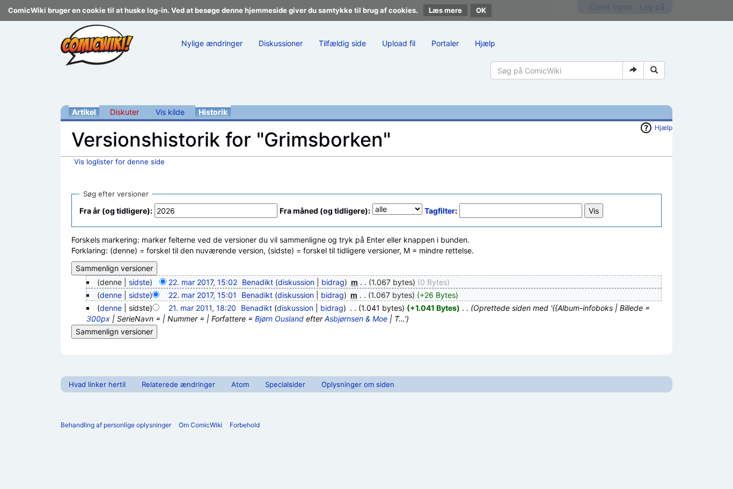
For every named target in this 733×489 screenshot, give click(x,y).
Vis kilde (170, 111)
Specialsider (285, 384)
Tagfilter (439, 210)
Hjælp (485, 43)
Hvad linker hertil (97, 384)
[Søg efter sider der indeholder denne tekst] (654, 70)
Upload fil (398, 43)
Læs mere (445, 10)
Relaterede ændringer (178, 384)
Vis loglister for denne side (119, 161)
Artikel (84, 111)
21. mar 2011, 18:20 (202, 307)
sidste (139, 282)
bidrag (332, 282)
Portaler (445, 43)
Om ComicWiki (200, 425)
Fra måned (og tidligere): (325, 210)
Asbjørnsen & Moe (356, 318)
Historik (213, 111)
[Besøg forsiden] (97, 45)
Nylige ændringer (212, 43)
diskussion (296, 282)
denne (111, 295)
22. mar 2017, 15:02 (202, 282)
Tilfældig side (342, 43)
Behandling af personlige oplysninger (116, 425)
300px (98, 318)
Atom (240, 384)
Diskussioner (281, 43)
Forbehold (245, 425)
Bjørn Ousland (279, 318)
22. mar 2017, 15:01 (202, 295)
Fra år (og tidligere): (115, 210)
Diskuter (124, 111)
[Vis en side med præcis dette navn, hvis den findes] (633, 70)
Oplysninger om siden (357, 384)
